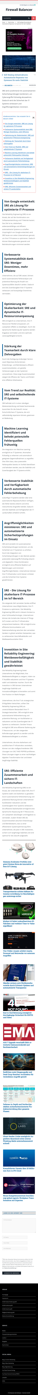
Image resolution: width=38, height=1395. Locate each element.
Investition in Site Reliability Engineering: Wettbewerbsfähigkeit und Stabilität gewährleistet (19, 181)
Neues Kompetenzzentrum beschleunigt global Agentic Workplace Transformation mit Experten (18, 1197)
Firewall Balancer (19, 9)
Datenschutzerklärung (10, 1268)
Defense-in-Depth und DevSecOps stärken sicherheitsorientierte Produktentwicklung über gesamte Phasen (17, 1107)
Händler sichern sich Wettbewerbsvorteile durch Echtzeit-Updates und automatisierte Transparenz (18, 985)
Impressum (5, 1298)
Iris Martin (8, 85)
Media (3, 1331)
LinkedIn (4, 1377)
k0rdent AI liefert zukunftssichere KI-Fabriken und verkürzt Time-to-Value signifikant (19, 923)
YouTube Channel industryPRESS (10, 1374)
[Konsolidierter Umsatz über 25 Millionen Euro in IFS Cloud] (19, 1158)
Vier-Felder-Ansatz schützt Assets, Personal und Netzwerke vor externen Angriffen (19, 953)
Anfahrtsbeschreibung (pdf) (9, 1302)
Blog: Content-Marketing (8, 1359)
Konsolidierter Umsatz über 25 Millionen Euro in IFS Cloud (19, 1169)
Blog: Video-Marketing (8, 1363)
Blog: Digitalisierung (7, 1367)
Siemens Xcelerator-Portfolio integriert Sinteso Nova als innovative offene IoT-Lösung (18, 864)
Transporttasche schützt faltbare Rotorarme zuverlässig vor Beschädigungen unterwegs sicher (19, 893)
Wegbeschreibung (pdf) (8, 1312)
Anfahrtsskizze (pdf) (7, 1305)
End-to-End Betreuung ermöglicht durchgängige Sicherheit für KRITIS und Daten (18, 1015)
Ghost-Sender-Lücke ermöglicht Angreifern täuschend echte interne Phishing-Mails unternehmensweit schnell (18, 1139)
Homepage (5, 1294)
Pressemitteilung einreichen (9, 1334)
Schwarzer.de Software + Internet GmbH (19, 1393)
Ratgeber (4, 1341)
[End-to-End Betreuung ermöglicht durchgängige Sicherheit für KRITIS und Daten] (19, 1002)
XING (3, 1381)
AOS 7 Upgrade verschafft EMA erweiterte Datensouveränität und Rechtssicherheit (17, 1044)
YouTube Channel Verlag (8, 1370)
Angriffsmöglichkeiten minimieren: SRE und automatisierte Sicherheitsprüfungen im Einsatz (19, 166)
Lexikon (4, 1338)
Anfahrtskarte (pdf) (7, 1309)
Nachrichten (32, 85)
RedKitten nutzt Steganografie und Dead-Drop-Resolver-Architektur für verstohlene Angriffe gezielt (18, 1074)
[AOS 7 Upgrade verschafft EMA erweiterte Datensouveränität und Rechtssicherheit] (19, 1032)
